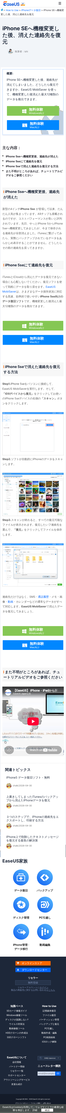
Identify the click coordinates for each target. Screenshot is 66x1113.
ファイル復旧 (49, 1015)
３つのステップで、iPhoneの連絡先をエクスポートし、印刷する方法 (32, 818)
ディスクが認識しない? (16, 1019)
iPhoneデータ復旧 (31, 10)
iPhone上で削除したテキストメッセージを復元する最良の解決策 (32, 838)
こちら (51, 990)
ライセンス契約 (35, 1103)
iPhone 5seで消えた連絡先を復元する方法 (32, 166)
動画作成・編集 (49, 1032)
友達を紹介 (16, 1084)
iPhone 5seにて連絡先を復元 (24, 161)
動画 (10, 601)
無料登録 (33, 982)
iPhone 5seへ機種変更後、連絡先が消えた (32, 156)
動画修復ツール (17, 1028)
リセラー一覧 (16, 1070)
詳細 (34, 1110)
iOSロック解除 (49, 1041)
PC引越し (49, 1028)
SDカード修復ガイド (17, 1010)
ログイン (44, 987)
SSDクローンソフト (17, 1037)
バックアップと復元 (49, 1024)
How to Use (12, 10)
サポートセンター (17, 1075)
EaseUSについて (17, 1057)
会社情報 (16, 1062)
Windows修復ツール (16, 1015)
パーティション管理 (49, 1019)
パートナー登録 (17, 1066)
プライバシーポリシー (22, 1103)
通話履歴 (43, 596)
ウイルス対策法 (17, 1024)
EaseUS (14, 3)
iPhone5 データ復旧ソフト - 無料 (28, 777)
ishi (26, 51)
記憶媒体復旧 (49, 1010)
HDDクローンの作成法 (17, 1032)
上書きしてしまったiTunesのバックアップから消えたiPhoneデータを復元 (32, 798)
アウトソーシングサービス (17, 1079)
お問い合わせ (47, 1103)
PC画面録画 (49, 1037)
